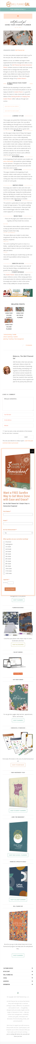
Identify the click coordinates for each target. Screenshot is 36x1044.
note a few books (8, 161)
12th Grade (9, 573)
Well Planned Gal (18, 22)
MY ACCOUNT (6, 971)
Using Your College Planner (8, 315)
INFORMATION (6, 984)
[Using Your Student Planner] (18, 37)
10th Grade (9, 568)
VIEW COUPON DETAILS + (18, 9)
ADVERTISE (6, 981)
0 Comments (29, 345)
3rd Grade (8, 551)
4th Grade (8, 554)
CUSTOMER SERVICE (8, 968)
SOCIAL (5, 978)
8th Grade (8, 563)
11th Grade (9, 571)
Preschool (8, 542)
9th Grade (8, 566)
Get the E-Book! (10, 589)
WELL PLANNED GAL (8, 974)
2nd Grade (8, 549)
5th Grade (8, 556)
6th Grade (8, 559)
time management (19, 339)
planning (10, 336)
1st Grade (8, 546)
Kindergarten (9, 544)
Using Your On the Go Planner (19, 315)
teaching (11, 339)
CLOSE (32, 451)
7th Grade (8, 561)
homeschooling (8, 334)
